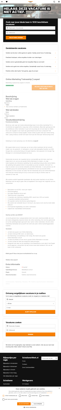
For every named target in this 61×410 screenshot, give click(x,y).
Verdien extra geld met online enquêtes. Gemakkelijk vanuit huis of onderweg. (28, 66)
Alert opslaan (30, 312)
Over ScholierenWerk (28, 367)
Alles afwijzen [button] (38, 403)
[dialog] (30, 398)
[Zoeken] (54, 2)
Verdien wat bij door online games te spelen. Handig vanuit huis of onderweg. (28, 53)
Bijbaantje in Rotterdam (10, 366)
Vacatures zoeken (16, 37)
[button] (30, 407)
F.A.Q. (23, 361)
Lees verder (49, 392)
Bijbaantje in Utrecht (9, 369)
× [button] (59, 388)
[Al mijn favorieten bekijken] (7, 2)
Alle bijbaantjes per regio (10, 376)
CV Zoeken (25, 384)
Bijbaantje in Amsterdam (10, 363)
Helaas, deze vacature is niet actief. (44, 87)
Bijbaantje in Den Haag (10, 373)
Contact (24, 364)
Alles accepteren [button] (24, 403)
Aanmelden (6, 384)
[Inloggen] (59, 1)
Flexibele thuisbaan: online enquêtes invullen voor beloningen (24, 57)
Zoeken (30, 334)
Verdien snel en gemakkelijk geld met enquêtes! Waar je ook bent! (25, 62)
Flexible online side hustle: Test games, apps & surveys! (22, 71)
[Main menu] (2, 1)
